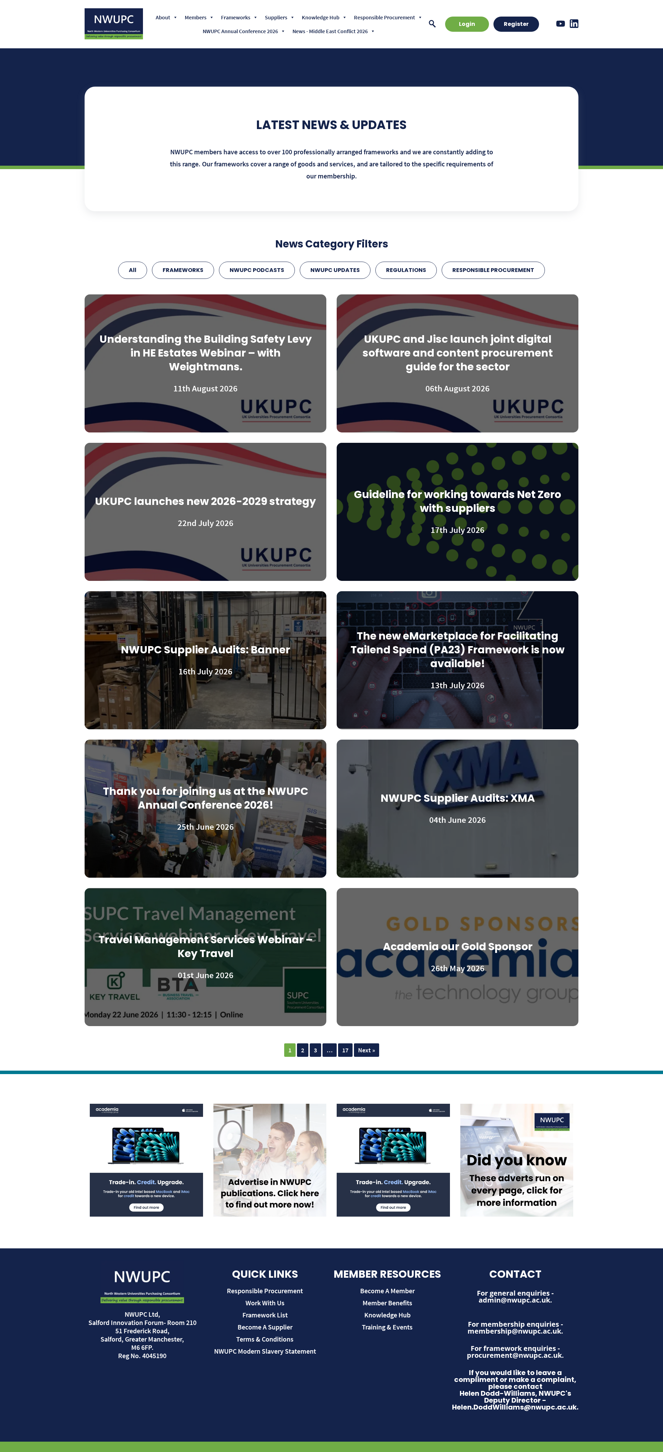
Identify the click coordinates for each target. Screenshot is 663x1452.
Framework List (265, 1314)
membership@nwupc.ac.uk (514, 1331)
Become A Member (387, 1290)
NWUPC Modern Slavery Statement (265, 1351)
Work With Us (265, 1302)
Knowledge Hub (320, 17)
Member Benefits (387, 1302)
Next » (366, 1050)
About (163, 17)
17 (345, 1050)
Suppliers (276, 17)
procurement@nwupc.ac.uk (514, 1355)
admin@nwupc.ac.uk (514, 1300)
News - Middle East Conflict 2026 (330, 31)
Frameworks (235, 17)
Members (195, 17)
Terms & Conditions (265, 1339)
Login (467, 24)
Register (516, 24)
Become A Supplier (265, 1327)
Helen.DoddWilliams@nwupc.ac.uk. (515, 1407)
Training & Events (387, 1327)
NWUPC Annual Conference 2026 (240, 31)
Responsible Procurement (384, 17)
